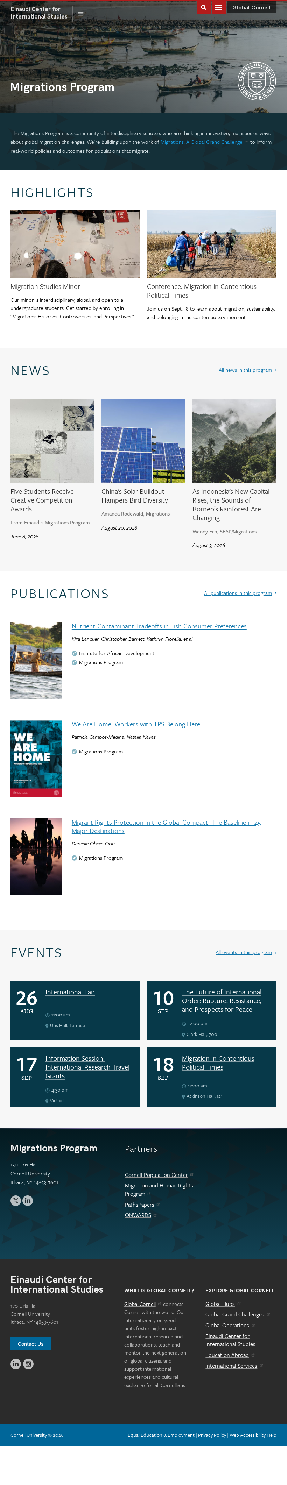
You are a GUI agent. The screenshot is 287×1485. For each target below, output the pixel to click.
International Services (231, 1366)
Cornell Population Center (156, 1175)
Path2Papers (139, 1204)
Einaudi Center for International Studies (230, 1340)
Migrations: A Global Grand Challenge (202, 141)
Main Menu (219, 7)
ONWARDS (138, 1215)
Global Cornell (251, 8)
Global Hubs (220, 1304)
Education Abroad (227, 1355)
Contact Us (30, 1344)
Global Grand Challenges (234, 1314)
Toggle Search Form (204, 7)
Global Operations (227, 1325)
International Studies (41, 13)
